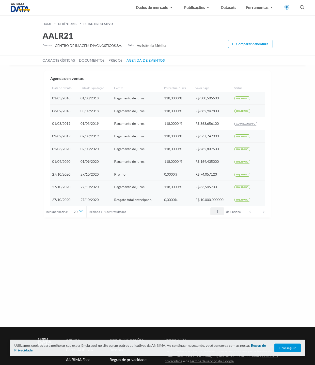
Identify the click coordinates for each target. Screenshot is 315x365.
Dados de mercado (152, 7)
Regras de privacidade (128, 359)
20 (76, 212)
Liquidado (242, 98)
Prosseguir (287, 348)
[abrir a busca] (302, 7)
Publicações (194, 7)
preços (116, 60)
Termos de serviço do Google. (212, 361)
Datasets (228, 7)
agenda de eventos (145, 60)
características (59, 60)
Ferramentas (257, 7)
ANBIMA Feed (78, 359)
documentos (92, 60)
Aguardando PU (245, 124)
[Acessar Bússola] (286, 7)
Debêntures (67, 24)
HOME (47, 24)
